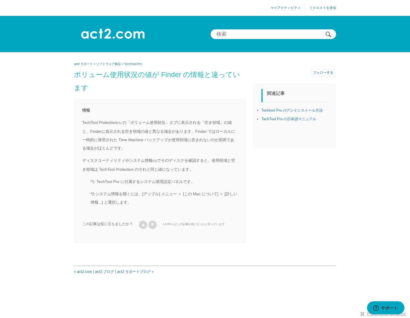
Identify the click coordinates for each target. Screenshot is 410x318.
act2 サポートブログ (134, 271)
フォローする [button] (323, 72)
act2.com (84, 271)
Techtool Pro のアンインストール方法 (292, 110)
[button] (143, 225)
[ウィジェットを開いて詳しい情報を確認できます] (385, 308)
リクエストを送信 (322, 8)
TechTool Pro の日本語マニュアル (288, 119)
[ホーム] (112, 34)
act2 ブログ (104, 271)
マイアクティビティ (286, 8)
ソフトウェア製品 (108, 64)
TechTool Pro (133, 64)
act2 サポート (83, 64)
